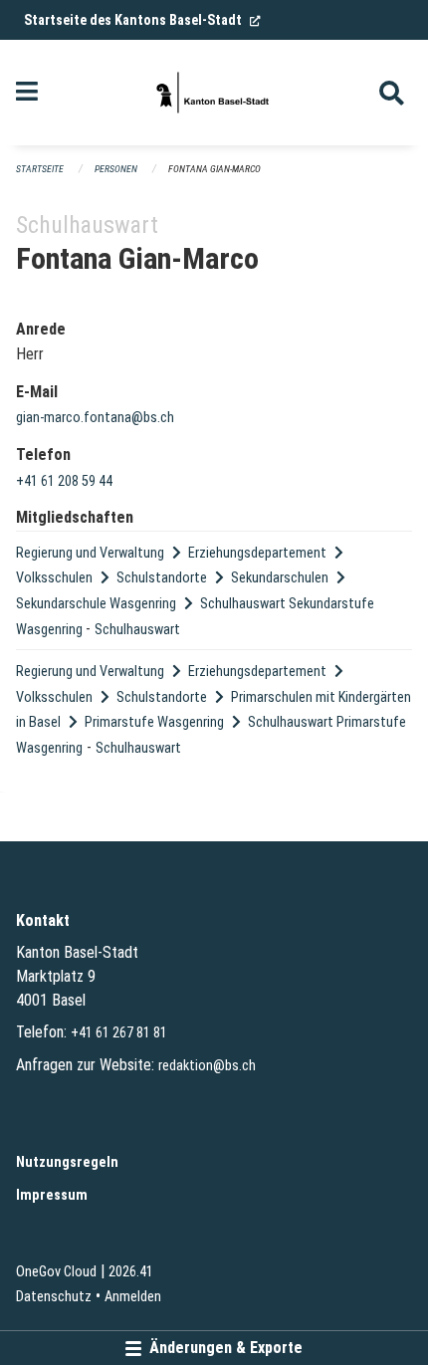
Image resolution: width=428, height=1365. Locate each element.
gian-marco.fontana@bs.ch (95, 417)
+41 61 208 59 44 (64, 481)
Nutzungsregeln (67, 1162)
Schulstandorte (161, 577)
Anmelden (133, 1296)
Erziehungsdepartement (257, 553)
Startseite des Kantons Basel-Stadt (142, 20)
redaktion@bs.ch (207, 1065)
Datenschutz (54, 1296)
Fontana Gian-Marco (214, 168)
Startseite (40, 168)
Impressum (52, 1195)
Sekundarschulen (279, 577)
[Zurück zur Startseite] (214, 92)
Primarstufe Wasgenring (154, 722)
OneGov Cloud (56, 1271)
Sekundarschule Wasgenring (96, 603)
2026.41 (130, 1271)
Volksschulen (54, 577)
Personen (116, 168)
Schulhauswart (137, 629)
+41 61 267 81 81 (119, 1032)
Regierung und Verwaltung (90, 553)
